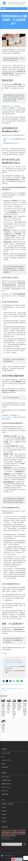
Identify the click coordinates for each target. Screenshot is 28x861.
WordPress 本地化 (6, 787)
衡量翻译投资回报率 (6, 783)
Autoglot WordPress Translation (7, 839)
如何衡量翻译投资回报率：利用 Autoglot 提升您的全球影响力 (3, 710)
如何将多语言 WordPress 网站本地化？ (20, 707)
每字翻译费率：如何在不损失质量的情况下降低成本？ (24, 710)
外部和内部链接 (17, 249)
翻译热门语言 (5, 790)
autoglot (8, 688)
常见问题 (4, 807)
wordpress (4, 690)
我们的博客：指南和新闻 (7, 804)
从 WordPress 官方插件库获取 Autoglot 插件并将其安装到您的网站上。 (14, 662)
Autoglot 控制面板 (15, 448)
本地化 (11, 688)
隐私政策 (4, 818)
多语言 (15, 688)
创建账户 (4, 763)
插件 (19, 688)
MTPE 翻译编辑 (5, 794)
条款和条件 (4, 821)
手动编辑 (10, 491)
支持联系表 (4, 814)
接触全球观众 (10, 106)
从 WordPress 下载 (6, 760)
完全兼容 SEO (16, 556)
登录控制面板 (5, 767)
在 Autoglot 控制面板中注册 (12, 666)
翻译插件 (16, 143)
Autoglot (11, 640)
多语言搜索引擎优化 (6, 780)
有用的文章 (4, 811)
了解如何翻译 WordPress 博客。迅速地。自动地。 (9, 708)
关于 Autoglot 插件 (6, 753)
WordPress (9, 139)
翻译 (16, 684)
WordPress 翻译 (5, 776)
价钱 (3, 756)
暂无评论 (20, 684)
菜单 (4, 8)
